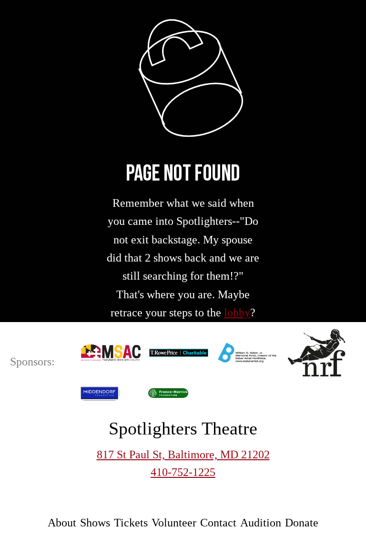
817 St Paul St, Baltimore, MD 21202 (183, 454)
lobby (237, 312)
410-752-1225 (183, 472)
